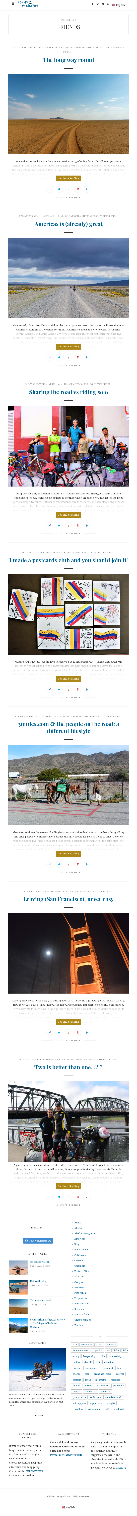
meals (88, 1380)
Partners (79, 1287)
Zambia (78, 1325)
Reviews (79, 1309)
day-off (88, 1362)
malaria (77, 1380)
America (111, 1344)
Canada (78, 1260)
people (76, 1391)
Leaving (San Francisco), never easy (68, 899)
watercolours (94, 1409)
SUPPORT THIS (34, 1471)
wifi (107, 1409)
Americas (87, 216)
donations (109, 1362)
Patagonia (80, 1293)
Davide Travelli (24, 47)
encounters (91, 1368)
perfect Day (91, 1391)
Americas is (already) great (69, 223)
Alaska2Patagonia (76, 47)
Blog (89, 47)
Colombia (79, 1266)
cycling (76, 1362)
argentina (97, 1350)
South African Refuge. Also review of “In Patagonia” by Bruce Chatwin (47, 1323)
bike (116, 1350)
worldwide (119, 1409)
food (119, 1368)
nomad (76, 1385)
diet (98, 1362)
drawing (77, 1368)
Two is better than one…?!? (68, 1067)
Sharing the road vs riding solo (68, 392)
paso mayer (103, 1385)
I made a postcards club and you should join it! (68, 560)
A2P (75, 1344)
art (108, 1350)
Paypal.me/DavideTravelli (66, 1455)
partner (88, 1385)
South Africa (81, 1314)
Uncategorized (82, 1319)
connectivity (115, 1356)
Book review (81, 1249)
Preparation (81, 1298)
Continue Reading (68, 178)
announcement (80, 1350)
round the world (113, 1397)
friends (76, 1374)
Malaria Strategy (38, 1281)
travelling (78, 1409)
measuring (100, 1380)
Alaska (78, 1228)
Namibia (114, 47)
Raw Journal (81, 1303)
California (96, 716)
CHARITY (121, 1467)
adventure (86, 1344)
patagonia (118, 1385)
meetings (115, 1380)
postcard (105, 1391)
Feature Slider (101, 47)
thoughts (110, 1403)
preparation (79, 1397)
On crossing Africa (39, 1261)
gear (87, 1374)
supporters (96, 1403)
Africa (61, 47)
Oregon (112, 1059)
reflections (95, 1397)
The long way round (68, 59)
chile (102, 1356)
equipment (107, 1368)
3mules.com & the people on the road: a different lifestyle (68, 727)
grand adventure (102, 1374)
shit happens (79, 1403)
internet (120, 1374)
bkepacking (89, 1356)
